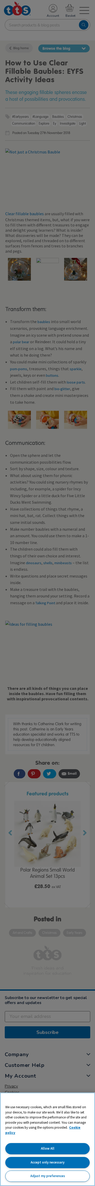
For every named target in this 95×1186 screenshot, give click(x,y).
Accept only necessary (47, 1162)
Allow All (47, 1148)
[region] (47, 1139)
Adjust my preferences (47, 1176)
